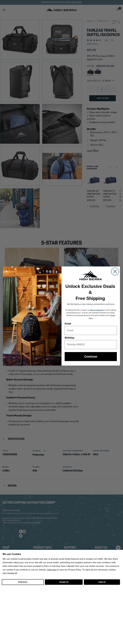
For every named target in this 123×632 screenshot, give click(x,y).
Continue (90, 356)
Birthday (69, 337)
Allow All (101, 582)
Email (68, 323)
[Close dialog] (115, 271)
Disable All (63, 582)
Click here (52, 569)
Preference (22, 582)
